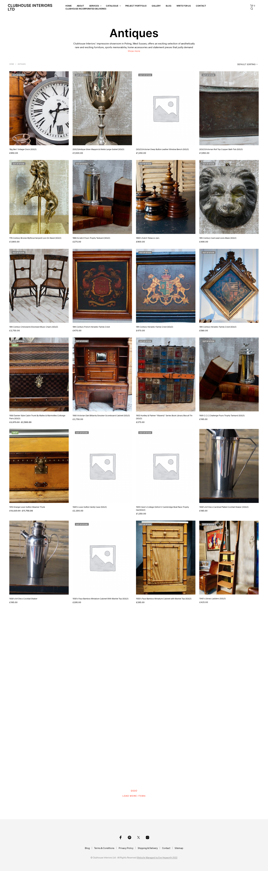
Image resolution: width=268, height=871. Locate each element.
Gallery (156, 6)
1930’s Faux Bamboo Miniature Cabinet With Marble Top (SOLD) (100, 598)
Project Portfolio (136, 6)
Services (94, 6)
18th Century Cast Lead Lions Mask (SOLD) (217, 238)
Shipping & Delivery (148, 848)
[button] (252, 5)
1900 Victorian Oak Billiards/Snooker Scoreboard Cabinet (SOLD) (101, 415)
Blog (168, 6)
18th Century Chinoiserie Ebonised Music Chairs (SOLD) (33, 327)
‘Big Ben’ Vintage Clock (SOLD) (22, 149)
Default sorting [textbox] (246, 64)
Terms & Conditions (104, 848)
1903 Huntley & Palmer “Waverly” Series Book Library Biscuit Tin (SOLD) (164, 417)
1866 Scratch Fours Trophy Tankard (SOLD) (91, 238)
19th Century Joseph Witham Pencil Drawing (218, 779)
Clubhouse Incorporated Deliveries (85, 8)
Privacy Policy (126, 848)
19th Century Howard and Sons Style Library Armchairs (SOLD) (163, 779)
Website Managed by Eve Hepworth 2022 (157, 857)
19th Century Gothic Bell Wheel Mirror (89, 779)
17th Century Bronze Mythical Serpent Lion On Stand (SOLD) (35, 238)
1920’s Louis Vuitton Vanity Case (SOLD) (90, 507)
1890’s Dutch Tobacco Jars (147, 238)
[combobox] (243, 64)
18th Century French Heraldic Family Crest (91, 327)
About (80, 6)
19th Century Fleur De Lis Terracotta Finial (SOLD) (220, 687)
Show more (134, 50)
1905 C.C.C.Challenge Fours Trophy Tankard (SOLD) (222, 415)
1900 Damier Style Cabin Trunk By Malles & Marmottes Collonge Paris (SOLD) (37, 417)
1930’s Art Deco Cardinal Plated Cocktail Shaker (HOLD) (223, 507)
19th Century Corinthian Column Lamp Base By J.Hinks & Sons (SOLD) (163, 688)
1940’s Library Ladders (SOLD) (212, 598)
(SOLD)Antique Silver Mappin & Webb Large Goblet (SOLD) (98, 149)
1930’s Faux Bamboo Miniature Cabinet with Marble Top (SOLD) (163, 598)
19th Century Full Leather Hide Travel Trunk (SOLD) (31, 779)
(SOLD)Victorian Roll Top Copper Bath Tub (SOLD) (221, 149)
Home (68, 6)
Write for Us (183, 6)
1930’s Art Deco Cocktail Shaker (23, 598)
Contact (201, 6)
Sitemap (179, 848)
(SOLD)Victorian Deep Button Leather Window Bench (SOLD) (162, 149)
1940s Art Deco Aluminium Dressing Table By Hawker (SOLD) (99, 687)
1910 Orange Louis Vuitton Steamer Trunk (27, 507)
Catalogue (112, 6)
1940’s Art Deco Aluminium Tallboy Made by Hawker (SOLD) (35, 687)
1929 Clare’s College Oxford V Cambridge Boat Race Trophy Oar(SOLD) (162, 508)
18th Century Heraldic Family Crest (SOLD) (154, 327)
